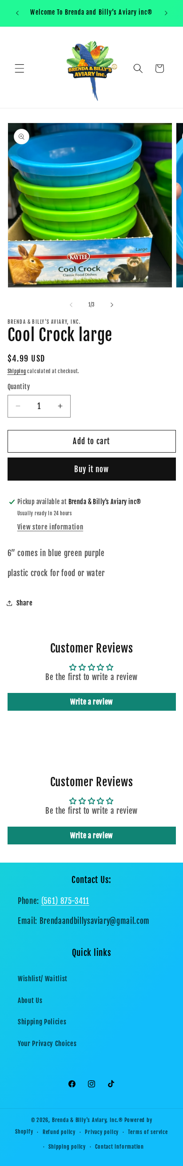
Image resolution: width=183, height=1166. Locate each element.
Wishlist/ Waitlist (43, 978)
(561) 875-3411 (65, 901)
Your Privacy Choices (47, 1043)
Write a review (91, 701)
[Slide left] (71, 304)
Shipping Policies (42, 1021)
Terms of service (147, 1132)
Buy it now (91, 469)
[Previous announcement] (17, 13)
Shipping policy (67, 1146)
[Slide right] (112, 304)
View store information (50, 526)
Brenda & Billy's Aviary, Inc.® (87, 1120)
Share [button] (24, 602)
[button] (19, 68)
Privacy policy (102, 1132)
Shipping (17, 371)
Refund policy (59, 1132)
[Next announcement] (166, 13)
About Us (30, 1000)
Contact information (119, 1146)
